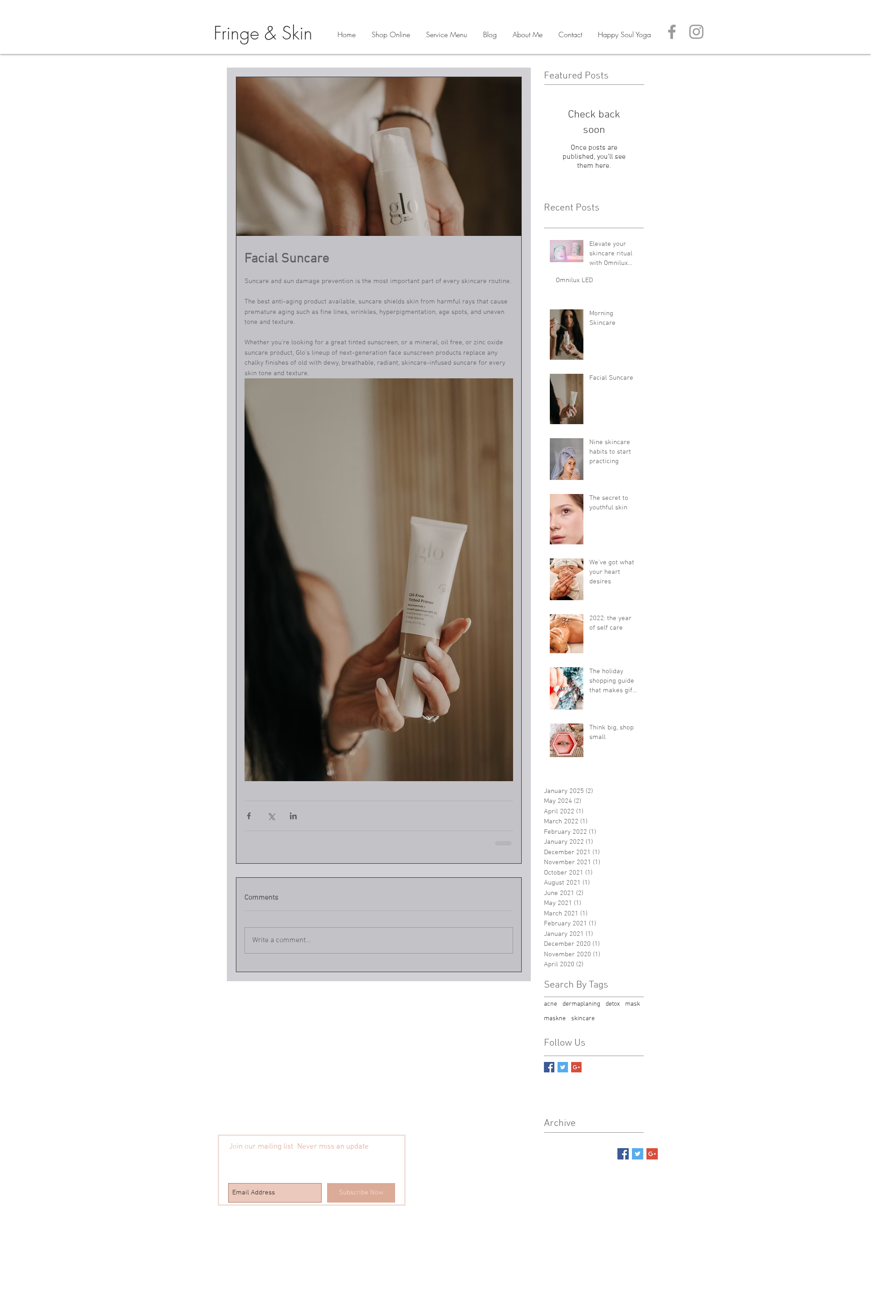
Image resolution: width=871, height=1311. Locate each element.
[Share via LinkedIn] (293, 816)
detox (613, 1004)
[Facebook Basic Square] (549, 1067)
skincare (583, 1018)
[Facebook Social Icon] (623, 1153)
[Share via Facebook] (249, 816)
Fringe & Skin (263, 33)
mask (632, 1004)
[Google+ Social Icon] (652, 1153)
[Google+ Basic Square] (576, 1067)
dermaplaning (581, 1004)
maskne (555, 1018)
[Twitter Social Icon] (637, 1153)
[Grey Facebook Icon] (671, 31)
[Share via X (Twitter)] (271, 816)
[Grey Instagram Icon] (696, 31)
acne (550, 1004)
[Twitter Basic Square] (563, 1067)
